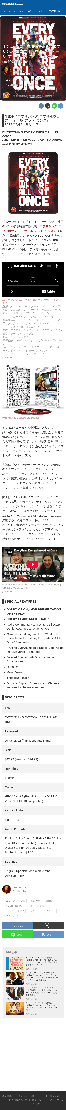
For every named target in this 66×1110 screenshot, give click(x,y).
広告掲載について (18, 1100)
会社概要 (7, 1096)
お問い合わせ (39, 1100)
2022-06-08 (18, 69)
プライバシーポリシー (27, 1096)
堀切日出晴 (18, 72)
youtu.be (7, 357)
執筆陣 (36, 1103)
